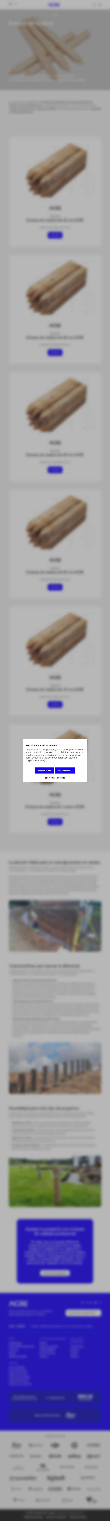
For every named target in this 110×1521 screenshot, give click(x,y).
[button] (55, 777)
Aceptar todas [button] (44, 770)
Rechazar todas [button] (65, 770)
